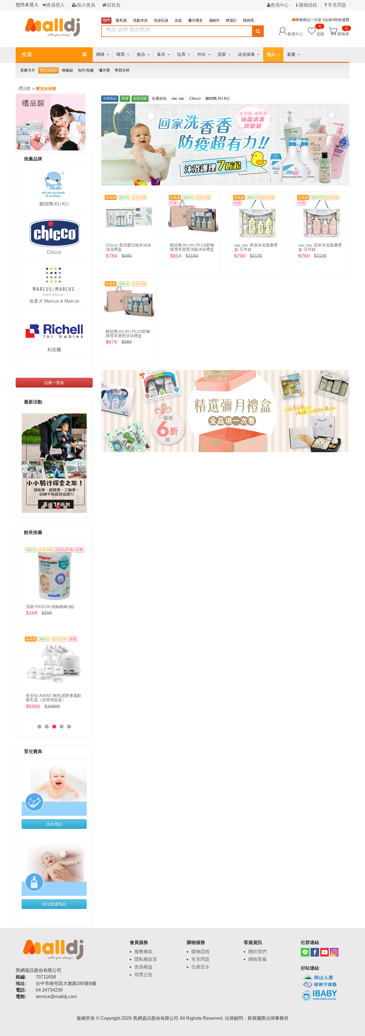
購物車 (343, 33)
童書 (291, 54)
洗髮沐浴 (140, 20)
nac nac (177, 98)
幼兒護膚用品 (54, 904)
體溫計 (231, 20)
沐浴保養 (246, 54)
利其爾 (54, 349)
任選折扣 (159, 98)
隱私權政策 (145, 959)
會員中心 (280, 5)
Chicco (54, 252)
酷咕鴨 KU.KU (54, 203)
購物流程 (307, 5)
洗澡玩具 (161, 20)
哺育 (120, 54)
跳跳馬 (248, 20)
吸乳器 (121, 20)
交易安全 (200, 966)
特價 (124, 99)
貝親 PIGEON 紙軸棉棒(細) (50, 606)
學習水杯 (122, 70)
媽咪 (100, 54)
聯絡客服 (257, 959)
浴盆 (178, 20)
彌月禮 (104, 70)
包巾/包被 (86, 70)
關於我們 (257, 951)
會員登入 (55, 5)
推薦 (26, 54)
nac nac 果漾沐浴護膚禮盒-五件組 (255, 247)
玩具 (181, 54)
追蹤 (320, 31)
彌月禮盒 (195, 20)
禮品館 (25, 88)
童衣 (161, 54)
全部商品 (110, 99)
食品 (141, 54)
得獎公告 (143, 974)
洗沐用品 (54, 824)
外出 (201, 54)
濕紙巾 (214, 20)
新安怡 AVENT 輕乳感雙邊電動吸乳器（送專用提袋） (53, 697)
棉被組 (67, 70)
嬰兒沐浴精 (48, 70)
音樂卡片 (27, 70)
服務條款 (143, 951)
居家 (222, 54)
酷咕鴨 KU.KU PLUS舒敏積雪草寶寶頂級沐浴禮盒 (192, 247)
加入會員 (86, 5)
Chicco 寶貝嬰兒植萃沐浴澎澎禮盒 (128, 247)
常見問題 (200, 959)
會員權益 (143, 966)
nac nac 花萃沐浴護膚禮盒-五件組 (320, 247)
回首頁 (113, 5)
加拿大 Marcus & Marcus (54, 301)
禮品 (271, 54)
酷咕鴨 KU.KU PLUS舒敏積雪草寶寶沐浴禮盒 (128, 333)
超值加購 (140, 99)
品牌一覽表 (54, 382)
